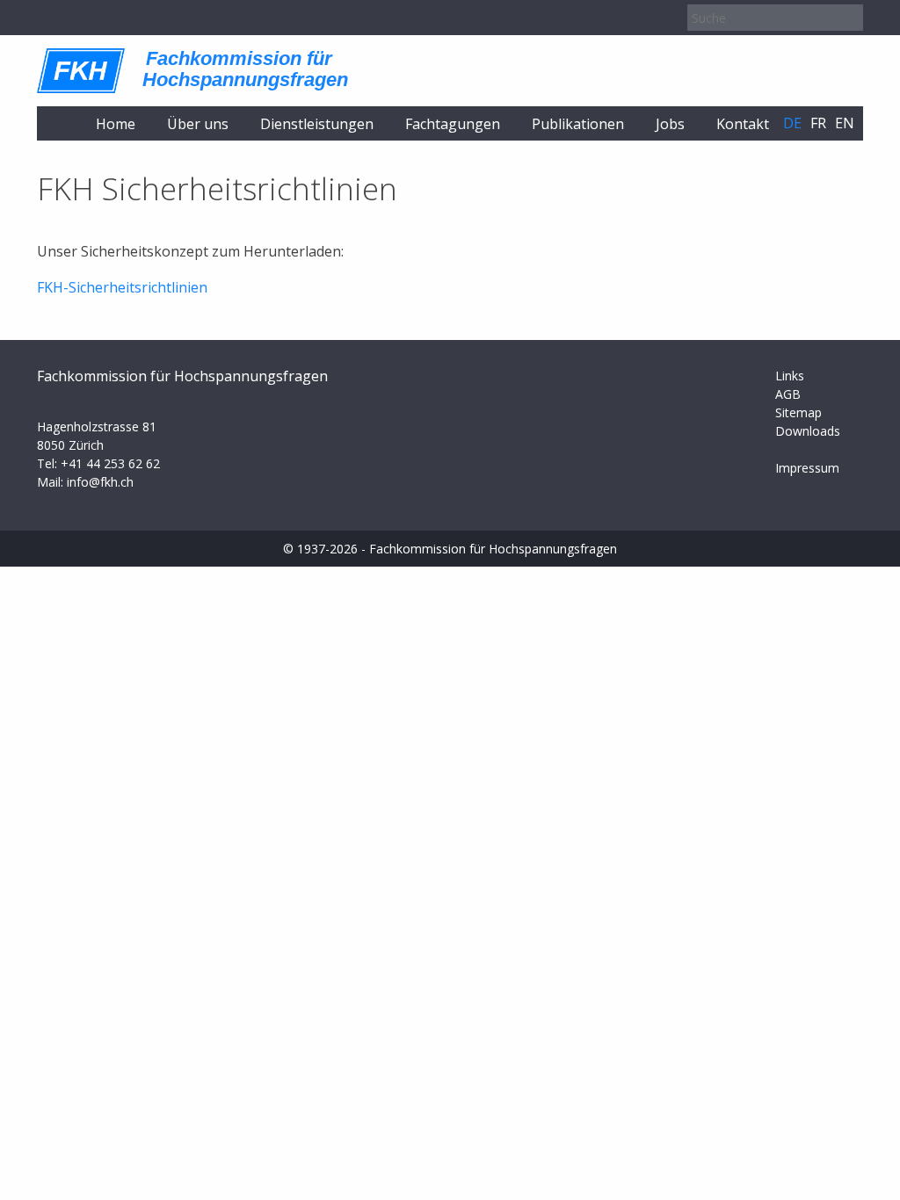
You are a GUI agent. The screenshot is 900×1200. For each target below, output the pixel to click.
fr (818, 123)
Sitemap (798, 412)
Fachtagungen (452, 124)
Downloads (807, 431)
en (844, 123)
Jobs (670, 124)
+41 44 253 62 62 (110, 463)
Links (789, 375)
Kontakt (742, 124)
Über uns (198, 124)
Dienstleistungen (317, 124)
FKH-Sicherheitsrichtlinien (122, 287)
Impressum (807, 467)
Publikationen (578, 124)
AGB (788, 394)
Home (115, 124)
